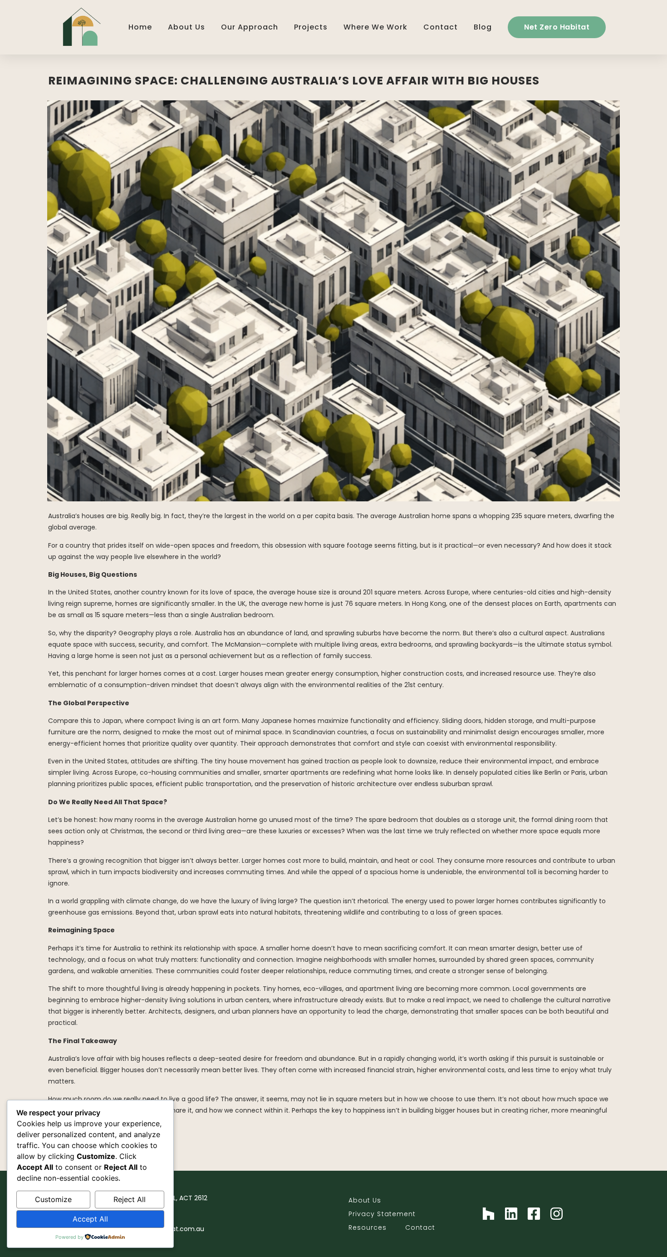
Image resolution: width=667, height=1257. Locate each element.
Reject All (129, 1199)
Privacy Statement (382, 1213)
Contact (440, 27)
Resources (367, 1227)
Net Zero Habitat (556, 27)
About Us (186, 27)
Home (140, 27)
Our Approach (249, 27)
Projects (311, 27)
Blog (483, 27)
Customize (53, 1199)
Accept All (90, 1218)
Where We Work (375, 27)
